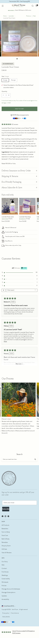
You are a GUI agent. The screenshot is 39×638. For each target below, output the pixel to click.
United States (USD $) (9, 606)
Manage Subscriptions (8, 592)
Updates (4, 596)
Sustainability (6, 579)
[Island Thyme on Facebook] (3, 516)
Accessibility (5, 599)
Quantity (4, 91)
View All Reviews (6, 553)
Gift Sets (4, 549)
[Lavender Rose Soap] (27, 206)
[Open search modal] (32, 6)
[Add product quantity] (8, 95)
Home (5, 16)
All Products (5, 525)
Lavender (11, 16)
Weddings (5, 575)
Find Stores (5, 572)
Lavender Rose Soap (25, 217)
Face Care (5, 535)
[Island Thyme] (19, 5)
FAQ (3, 565)
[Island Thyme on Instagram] (6, 516)
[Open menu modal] (2, 6)
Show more (18, 364)
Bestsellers (5, 529)
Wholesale (5, 582)
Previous (28, 16)
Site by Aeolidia (6, 616)
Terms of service (15, 613)
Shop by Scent (6, 546)
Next (34, 16)
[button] (6, 124)
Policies (4, 585)
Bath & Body (5, 539)
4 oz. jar (13, 80)
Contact (4, 568)
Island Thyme (15, 609)
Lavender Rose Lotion (8, 217)
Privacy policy (5, 613)
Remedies (5, 542)
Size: (5, 76)
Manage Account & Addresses (11, 589)
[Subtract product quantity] (3, 95)
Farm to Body (6, 532)
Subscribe (5, 509)
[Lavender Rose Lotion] (10, 206)
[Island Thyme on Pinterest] (8, 516)
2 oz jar (5, 80)
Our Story (5, 561)
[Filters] (3, 290)
